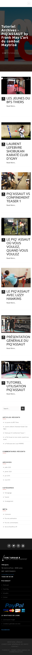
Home (4, 53)
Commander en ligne (9, 620)
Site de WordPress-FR (11, 527)
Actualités (5, 593)
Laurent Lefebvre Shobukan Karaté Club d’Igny (17, 151)
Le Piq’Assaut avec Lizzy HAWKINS (18, 294)
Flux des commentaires (11, 522)
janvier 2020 (8, 471)
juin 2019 (7, 476)
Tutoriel (7, 497)
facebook (5, 630)
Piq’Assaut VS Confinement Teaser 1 (18, 197)
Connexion (8, 514)
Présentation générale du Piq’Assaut (18, 340)
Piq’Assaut (6, 585)
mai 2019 (7, 480)
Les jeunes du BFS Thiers (18, 100)
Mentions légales (14, 642)
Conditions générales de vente (11, 624)
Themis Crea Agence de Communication (19, 651)
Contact (5, 597)
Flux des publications (11, 518)
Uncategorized (9, 501)
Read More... (11, 106)
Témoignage (8, 493)
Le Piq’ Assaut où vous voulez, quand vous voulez (18, 246)
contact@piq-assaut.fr (7, 574)
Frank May (6, 589)
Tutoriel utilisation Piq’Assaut (16, 386)
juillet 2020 (8, 467)
